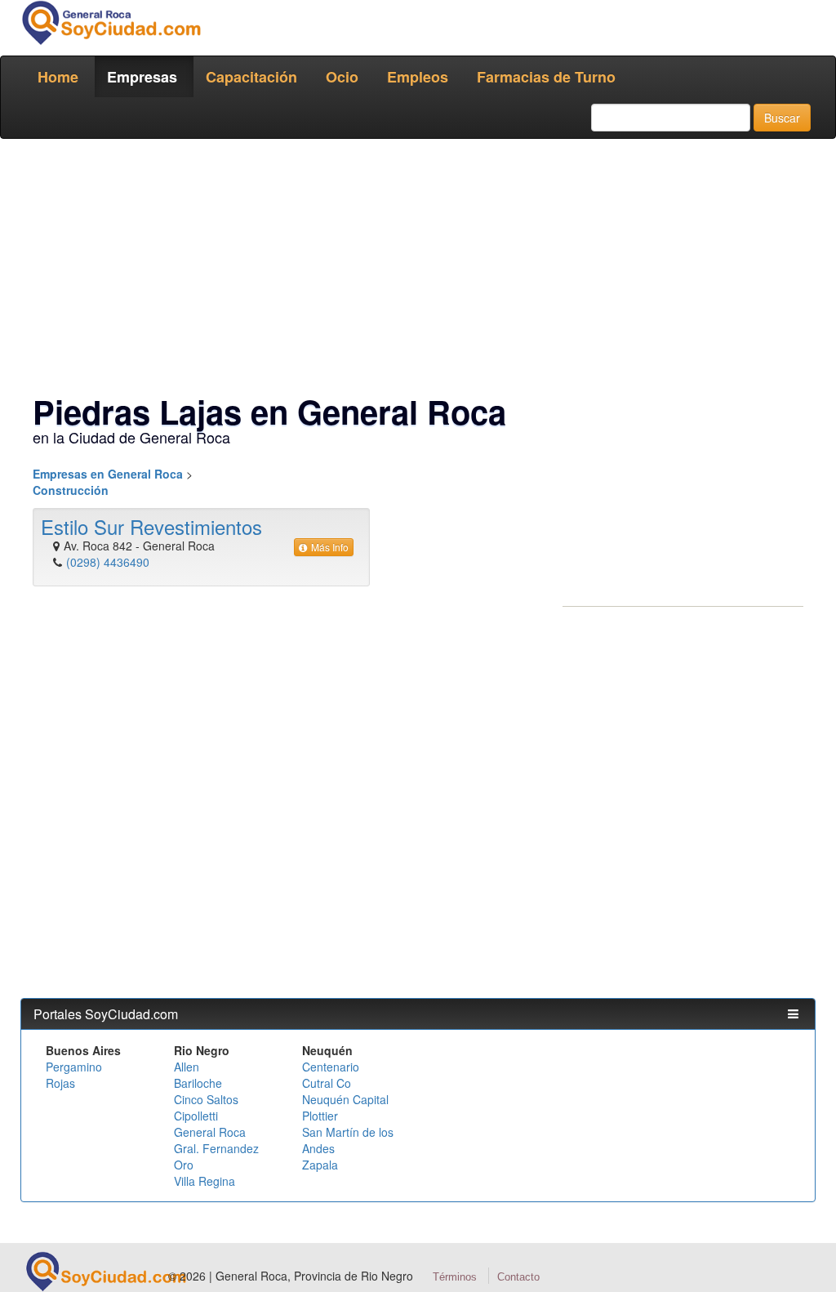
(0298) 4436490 (107, 562)
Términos (455, 1277)
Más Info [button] (330, 547)
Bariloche (198, 1083)
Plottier (320, 1115)
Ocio (342, 76)
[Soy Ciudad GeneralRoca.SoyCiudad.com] (110, 23)
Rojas (60, 1083)
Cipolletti (196, 1115)
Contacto (518, 1277)
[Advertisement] (418, 269)
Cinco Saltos (206, 1099)
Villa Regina (204, 1181)
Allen (186, 1066)
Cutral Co (326, 1083)
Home (58, 76)
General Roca (210, 1132)
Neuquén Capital (345, 1099)
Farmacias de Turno (546, 76)
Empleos (417, 76)
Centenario (330, 1066)
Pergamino (74, 1066)
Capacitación (251, 76)
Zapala (320, 1164)
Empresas (142, 76)
